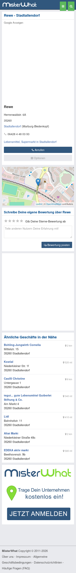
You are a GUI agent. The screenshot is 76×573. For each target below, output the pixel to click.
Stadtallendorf (12, 126)
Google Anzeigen (13, 22)
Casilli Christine (14, 378)
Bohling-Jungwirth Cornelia (22, 345)
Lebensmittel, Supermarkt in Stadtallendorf (30, 142)
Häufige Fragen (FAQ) (16, 568)
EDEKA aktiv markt (16, 450)
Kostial (8, 362)
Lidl (6, 416)
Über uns (8, 556)
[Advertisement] (38, 63)
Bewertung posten (58, 245)
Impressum (23, 556)
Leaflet (39, 203)
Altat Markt (11, 433)
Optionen (39, 158)
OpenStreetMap (53, 203)
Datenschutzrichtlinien (48, 562)
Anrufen (39, 150)
